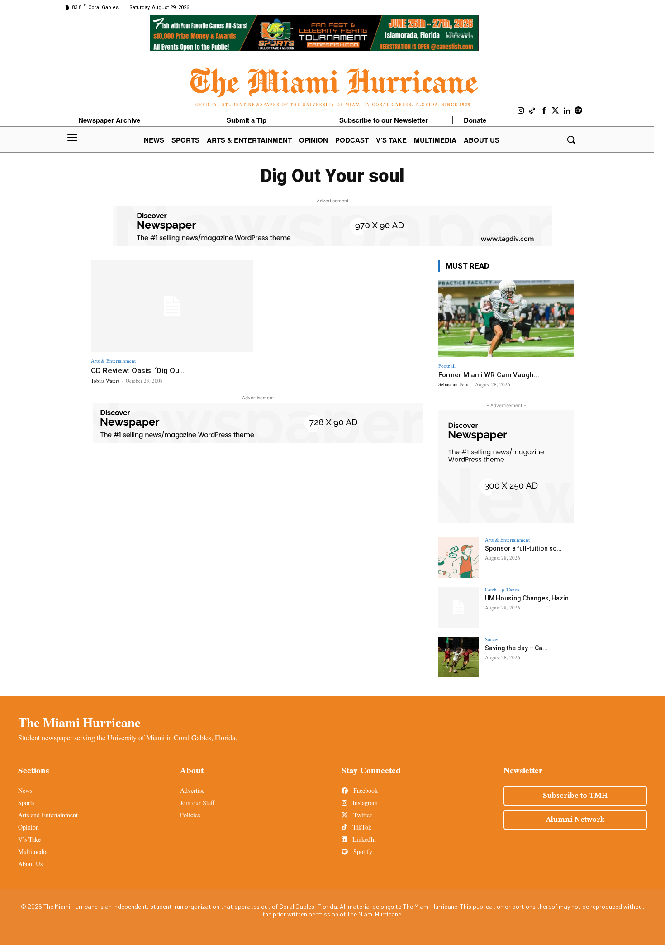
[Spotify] (578, 111)
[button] (571, 139)
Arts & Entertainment (113, 360)
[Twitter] (555, 111)
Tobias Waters (105, 380)
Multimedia (33, 851)
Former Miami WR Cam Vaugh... (488, 375)
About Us (30, 863)
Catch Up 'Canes (502, 589)
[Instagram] (521, 111)
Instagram (364, 802)
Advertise (192, 790)
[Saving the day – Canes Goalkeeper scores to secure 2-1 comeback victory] (458, 657)
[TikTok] (532, 111)
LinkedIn (363, 839)
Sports (26, 802)
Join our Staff (197, 802)
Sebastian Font (453, 384)
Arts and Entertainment (48, 815)
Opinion (28, 827)
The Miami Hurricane (79, 722)
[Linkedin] (567, 111)
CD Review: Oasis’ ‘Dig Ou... (138, 370)
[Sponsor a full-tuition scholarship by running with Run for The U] (458, 557)
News (25, 790)
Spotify (362, 851)
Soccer (492, 639)
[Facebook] (544, 111)
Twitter (362, 815)
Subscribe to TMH (575, 795)
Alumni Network (575, 819)
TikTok (361, 827)
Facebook (365, 790)
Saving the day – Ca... (516, 648)
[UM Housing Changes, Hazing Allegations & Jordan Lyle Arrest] (458, 607)
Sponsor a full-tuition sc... (523, 548)
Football (447, 365)
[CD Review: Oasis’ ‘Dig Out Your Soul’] (172, 306)
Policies (190, 815)
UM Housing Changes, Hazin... (529, 598)
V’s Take (29, 839)
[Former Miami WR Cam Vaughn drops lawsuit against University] (506, 318)
